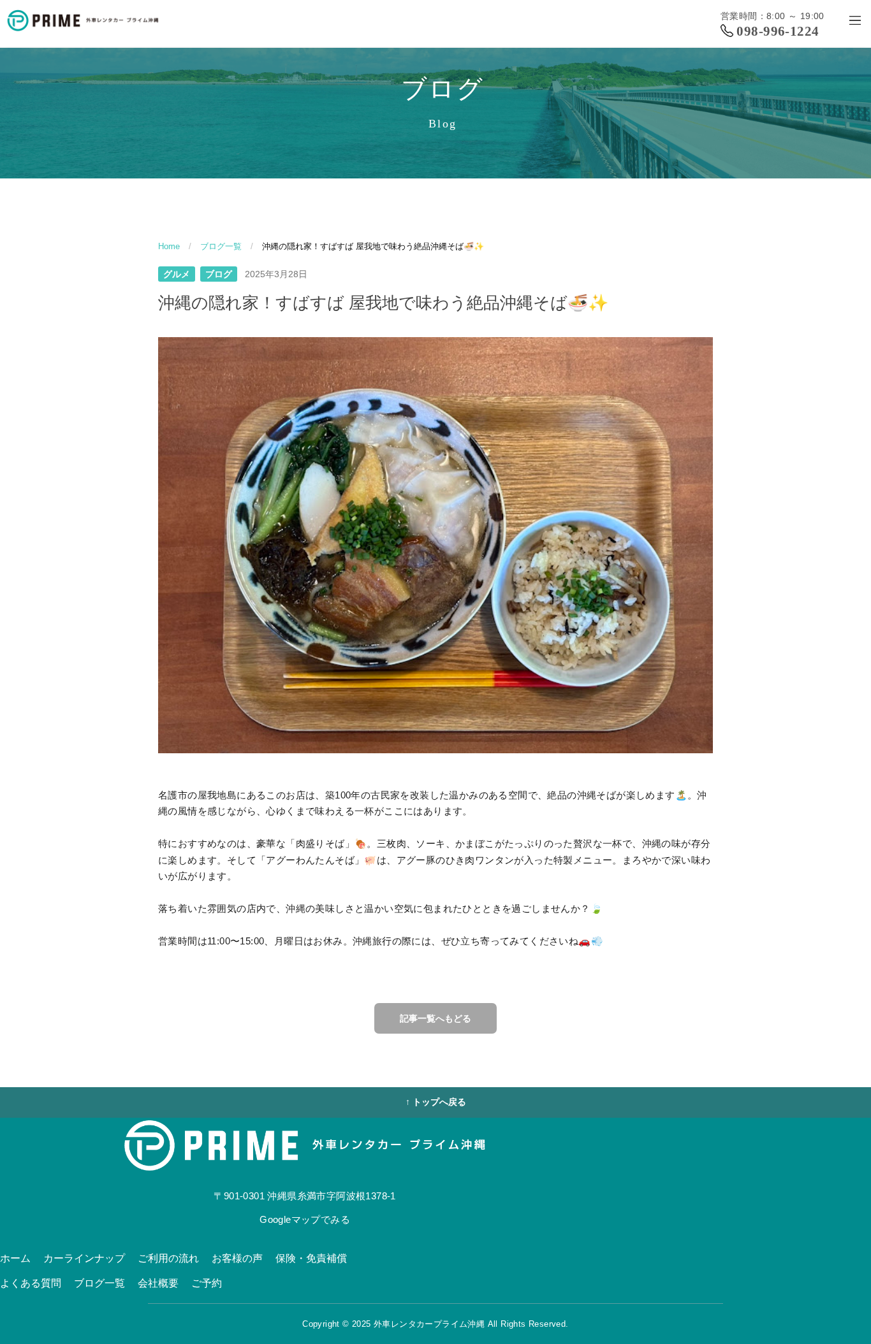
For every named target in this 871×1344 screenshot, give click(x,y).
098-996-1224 (777, 31)
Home (169, 246)
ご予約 (206, 1283)
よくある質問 (30, 1283)
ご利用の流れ (168, 1258)
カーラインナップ (84, 1258)
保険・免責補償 (311, 1258)
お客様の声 (237, 1258)
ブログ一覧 (221, 246)
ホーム (15, 1258)
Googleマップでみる (305, 1219)
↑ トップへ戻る (436, 1102)
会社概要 (158, 1283)
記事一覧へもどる (435, 1018)
